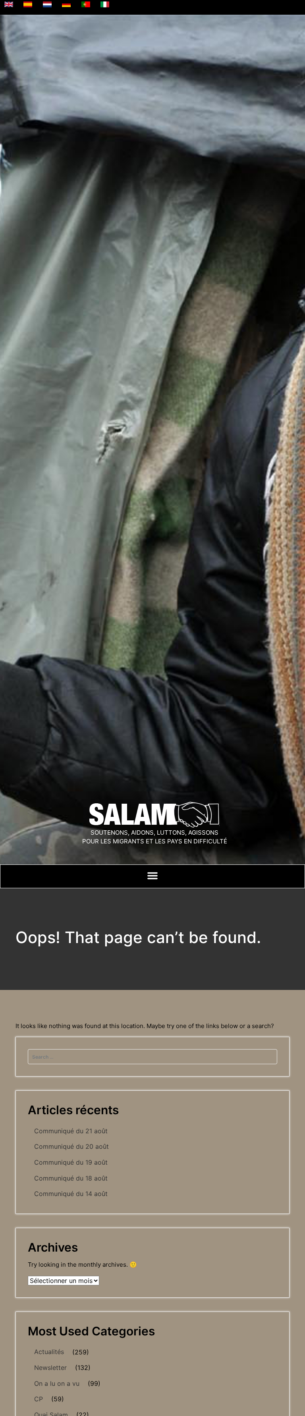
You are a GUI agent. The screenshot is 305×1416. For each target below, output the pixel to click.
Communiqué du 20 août (71, 1146)
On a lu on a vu (56, 1383)
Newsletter (50, 1368)
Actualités (49, 1352)
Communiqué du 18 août (71, 1178)
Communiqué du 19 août (71, 1162)
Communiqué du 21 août (71, 1131)
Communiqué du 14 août (71, 1194)
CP (38, 1399)
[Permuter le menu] (152, 875)
